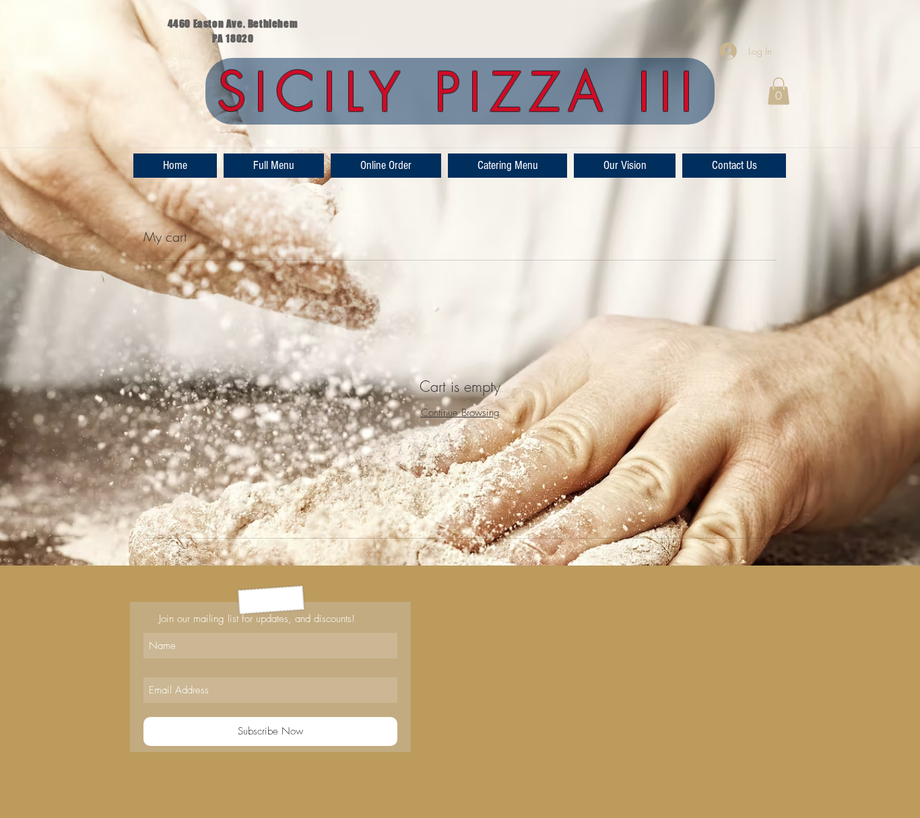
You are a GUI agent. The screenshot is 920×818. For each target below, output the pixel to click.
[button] (778, 91)
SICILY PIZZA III (460, 92)
